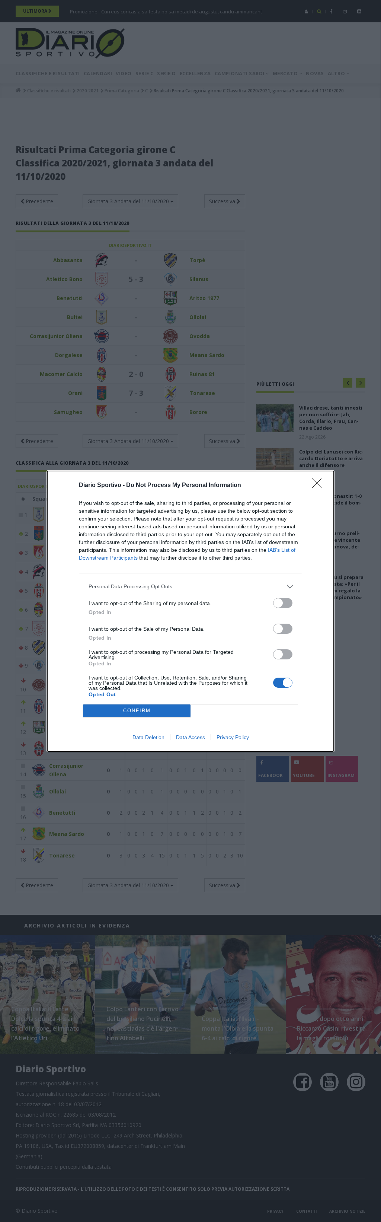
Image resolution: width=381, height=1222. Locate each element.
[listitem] (190, 587)
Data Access (190, 737)
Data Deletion (148, 737)
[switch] (282, 603)
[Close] (319, 485)
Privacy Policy (233, 737)
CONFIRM (137, 710)
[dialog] (190, 611)
